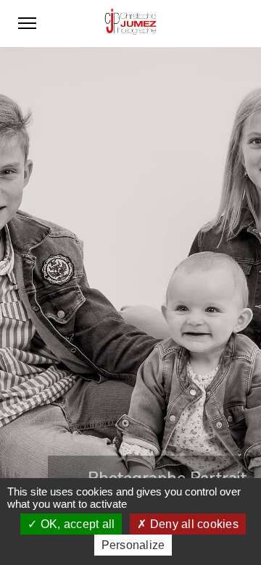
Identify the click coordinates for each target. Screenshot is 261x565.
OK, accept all (76, 524)
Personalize (133, 545)
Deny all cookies (193, 524)
